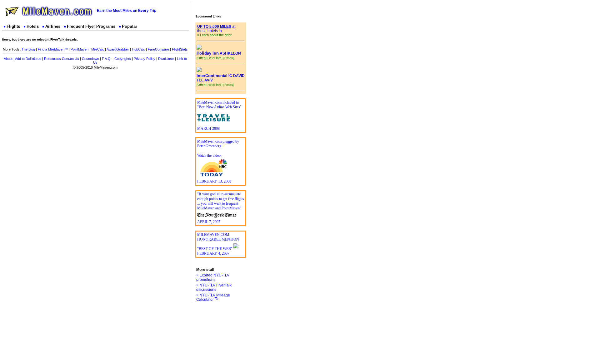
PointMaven (79, 49)
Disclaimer (166, 59)
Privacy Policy (144, 59)
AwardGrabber (118, 49)
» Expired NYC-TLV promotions (212, 277)
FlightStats (180, 49)
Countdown (90, 59)
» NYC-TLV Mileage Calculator (213, 297)
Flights (13, 26)
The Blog (28, 49)
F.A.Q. (107, 59)
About (8, 59)
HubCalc (138, 49)
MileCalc (97, 49)
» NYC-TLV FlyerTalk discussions (214, 287)
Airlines (52, 26)
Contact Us (70, 59)
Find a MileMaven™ (53, 49)
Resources (52, 59)
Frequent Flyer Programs (91, 26)
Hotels (33, 26)
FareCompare (158, 49)
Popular (129, 26)
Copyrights (122, 59)
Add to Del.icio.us (28, 59)
